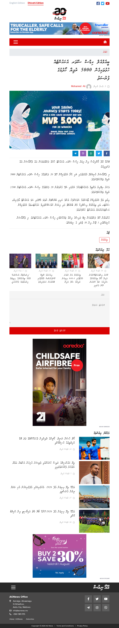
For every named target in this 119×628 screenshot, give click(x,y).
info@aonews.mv (20, 611)
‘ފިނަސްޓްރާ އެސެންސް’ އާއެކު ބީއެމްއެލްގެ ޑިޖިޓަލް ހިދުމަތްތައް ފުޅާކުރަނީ (20, 279)
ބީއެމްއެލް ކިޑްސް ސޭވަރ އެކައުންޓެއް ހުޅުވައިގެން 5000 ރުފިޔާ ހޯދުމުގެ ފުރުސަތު (82, 70)
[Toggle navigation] (16, 42)
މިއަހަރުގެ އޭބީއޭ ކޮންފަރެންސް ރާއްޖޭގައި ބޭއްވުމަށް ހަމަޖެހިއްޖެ (46, 279)
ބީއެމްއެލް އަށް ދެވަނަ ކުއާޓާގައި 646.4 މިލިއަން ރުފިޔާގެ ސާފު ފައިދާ (72, 279)
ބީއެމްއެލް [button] (104, 240)
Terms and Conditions (65, 626)
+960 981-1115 (19, 614)
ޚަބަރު (105, 52)
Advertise (30, 619)
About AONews (16, 619)
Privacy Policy (82, 626)
